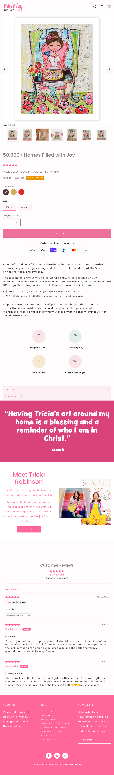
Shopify (78, 764)
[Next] (110, 69)
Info (43, 705)
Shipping (10, 389)
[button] (10, 165)
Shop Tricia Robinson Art (50, 764)
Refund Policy (49, 720)
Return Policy (13, 397)
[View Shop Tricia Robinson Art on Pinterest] (57, 756)
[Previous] (4, 69)
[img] (12, 597)
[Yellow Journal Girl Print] (12, 135)
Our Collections (51, 732)
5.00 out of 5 (57, 574)
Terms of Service (51, 739)
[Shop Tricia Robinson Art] (12, 6)
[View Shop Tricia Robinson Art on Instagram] (65, 756)
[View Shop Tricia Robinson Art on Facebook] (49, 756)
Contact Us (47, 712)
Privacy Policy (50, 735)
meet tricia (29, 529)
